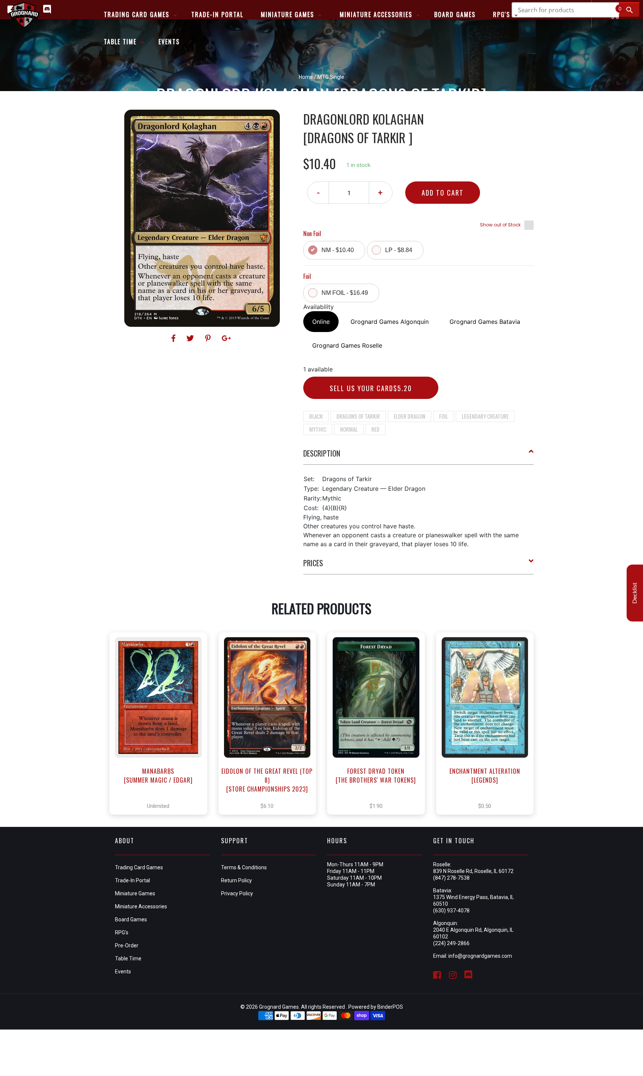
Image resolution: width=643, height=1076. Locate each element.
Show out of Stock (500, 225)
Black (316, 416)
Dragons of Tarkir (358, 416)
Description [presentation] (321, 453)
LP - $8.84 (398, 250)
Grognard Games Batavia (485, 321)
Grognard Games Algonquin (390, 321)
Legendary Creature (485, 416)
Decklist (635, 593)
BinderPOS (390, 1007)
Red (375, 429)
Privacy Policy (237, 893)
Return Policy (236, 880)
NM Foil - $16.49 (345, 293)
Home (306, 77)
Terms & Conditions (244, 867)
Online (321, 321)
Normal (349, 429)
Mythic (317, 429)
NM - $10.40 (338, 250)
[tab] (418, 456)
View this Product (162, 723)
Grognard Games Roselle (347, 345)
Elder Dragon (409, 416)
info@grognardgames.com (480, 956)
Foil (443, 416)
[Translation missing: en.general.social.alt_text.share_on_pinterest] (209, 338)
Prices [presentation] (313, 562)
